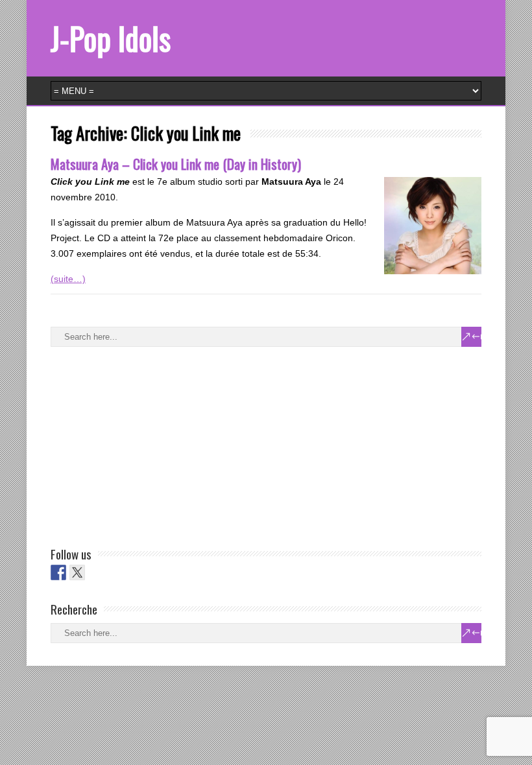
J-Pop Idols (111, 38)
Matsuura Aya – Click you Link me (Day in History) (176, 164)
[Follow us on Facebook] (58, 572)
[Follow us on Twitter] (77, 572)
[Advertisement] (148, 444)
